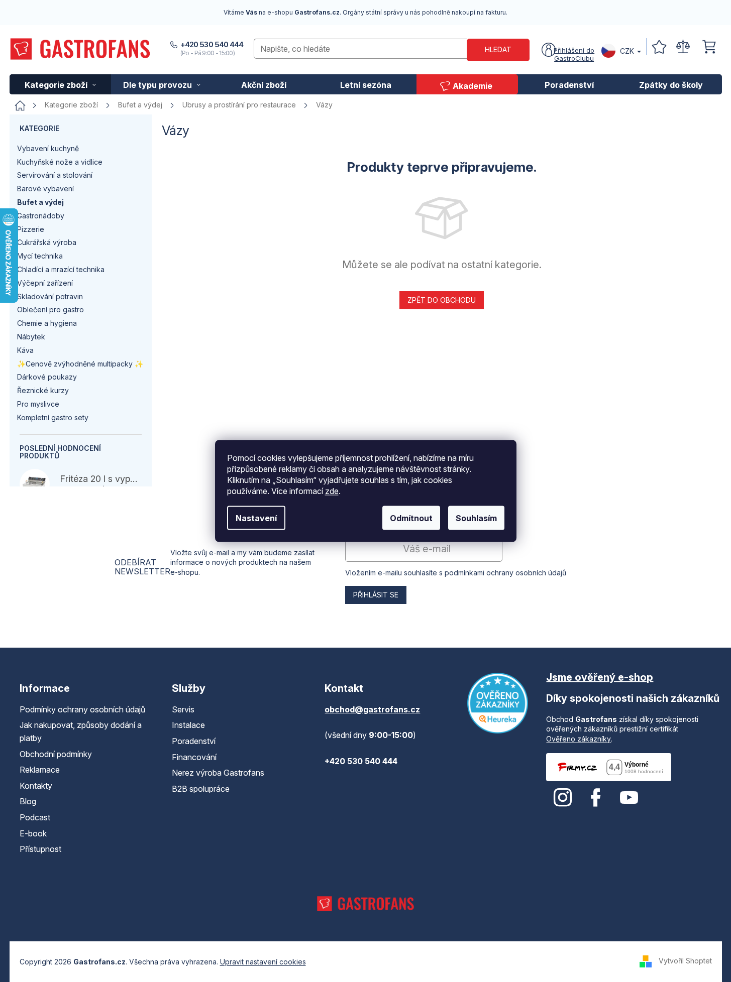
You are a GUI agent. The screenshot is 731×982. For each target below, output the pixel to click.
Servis (183, 709)
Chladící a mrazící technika (61, 269)
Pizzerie (30, 229)
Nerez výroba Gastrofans (218, 773)
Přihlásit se (375, 594)
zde (332, 491)
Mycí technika (40, 256)
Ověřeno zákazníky (578, 738)
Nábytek (31, 336)
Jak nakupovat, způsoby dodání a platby (81, 731)
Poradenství (194, 741)
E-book (33, 833)
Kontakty (36, 786)
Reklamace (40, 770)
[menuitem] (61, 84)
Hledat (498, 49)
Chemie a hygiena (47, 323)
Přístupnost (40, 849)
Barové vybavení (45, 188)
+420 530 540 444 (212, 44)
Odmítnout (411, 518)
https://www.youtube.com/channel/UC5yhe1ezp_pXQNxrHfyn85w (629, 797)
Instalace (188, 725)
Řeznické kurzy (43, 390)
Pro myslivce (38, 404)
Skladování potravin (50, 296)
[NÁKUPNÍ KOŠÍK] (708, 47)
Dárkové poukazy (47, 377)
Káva (25, 350)
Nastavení (256, 518)
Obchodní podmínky (56, 754)
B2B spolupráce (201, 789)
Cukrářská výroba (46, 242)
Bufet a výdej (40, 202)
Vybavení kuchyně (48, 148)
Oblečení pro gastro (50, 309)
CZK (627, 51)
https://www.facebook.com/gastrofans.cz (596, 797)
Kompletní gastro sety (52, 417)
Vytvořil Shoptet (685, 960)
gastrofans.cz (563, 797)
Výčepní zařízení (45, 283)
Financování (194, 757)
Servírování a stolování (54, 175)
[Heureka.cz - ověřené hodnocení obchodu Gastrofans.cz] (497, 703)
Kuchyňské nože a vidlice (59, 162)
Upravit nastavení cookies (263, 961)
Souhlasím (476, 518)
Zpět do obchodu (441, 300)
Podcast (35, 817)
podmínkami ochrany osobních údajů (505, 572)
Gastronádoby (40, 215)
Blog (28, 801)
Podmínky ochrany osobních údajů (82, 709)
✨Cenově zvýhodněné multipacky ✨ (80, 363)
